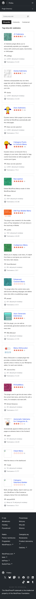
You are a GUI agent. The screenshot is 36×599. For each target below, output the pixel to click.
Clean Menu (18, 451)
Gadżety (23, 548)
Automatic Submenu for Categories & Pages (22, 420)
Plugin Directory (7, 9)
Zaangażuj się (24, 534)
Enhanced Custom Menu (19, 280)
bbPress (6, 561)
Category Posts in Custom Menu (20, 143)
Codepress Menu (21, 245)
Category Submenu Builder (20, 481)
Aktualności (6, 521)
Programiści (6, 541)
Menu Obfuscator (21, 348)
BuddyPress (7, 564)
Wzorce (21, 528)
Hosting (4, 525)
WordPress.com (8, 554)
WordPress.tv (7, 545)
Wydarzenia (23, 538)
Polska (8, 573)
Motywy (22, 521)
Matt (4, 557)
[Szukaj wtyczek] (28, 16)
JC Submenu (19, 34)
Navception (18, 179)
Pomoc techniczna (8, 538)
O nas (4, 518)
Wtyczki (22, 525)
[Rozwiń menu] (33, 3)
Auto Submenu (20, 108)
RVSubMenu (18, 385)
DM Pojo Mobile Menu (22, 211)
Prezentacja (23, 518)
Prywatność (6, 528)
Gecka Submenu (20, 71)
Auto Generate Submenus (20, 315)
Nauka (4, 534)
